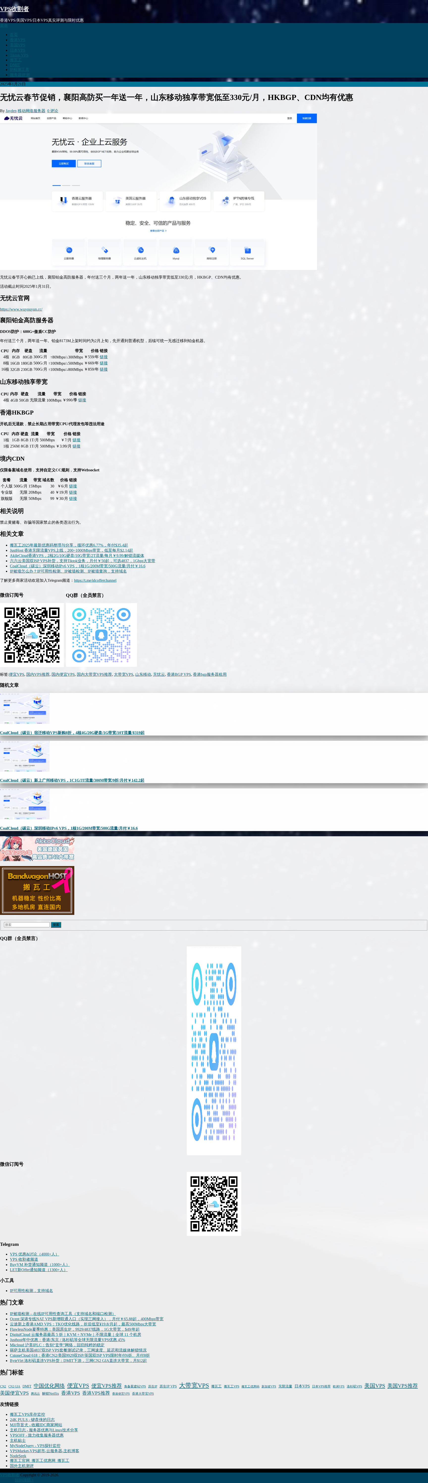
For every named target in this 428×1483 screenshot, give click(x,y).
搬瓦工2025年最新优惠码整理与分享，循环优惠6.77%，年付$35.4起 (69, 545)
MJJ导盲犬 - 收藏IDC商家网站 (36, 1425)
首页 (14, 34)
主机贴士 (18, 1440)
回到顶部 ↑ (24, 1480)
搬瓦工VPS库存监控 (27, 1414)
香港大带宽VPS (143, 1393)
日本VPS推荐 (321, 1386)
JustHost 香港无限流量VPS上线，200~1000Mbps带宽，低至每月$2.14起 (71, 550)
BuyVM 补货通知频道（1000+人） (40, 1264)
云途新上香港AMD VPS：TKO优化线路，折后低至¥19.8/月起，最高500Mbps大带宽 (83, 1324)
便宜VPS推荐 (106, 1386)
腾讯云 (35, 1393)
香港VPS (17, 40)
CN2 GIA (14, 1386)
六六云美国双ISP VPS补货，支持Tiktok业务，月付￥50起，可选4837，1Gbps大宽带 (82, 561)
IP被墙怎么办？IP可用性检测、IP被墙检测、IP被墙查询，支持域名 (68, 571)
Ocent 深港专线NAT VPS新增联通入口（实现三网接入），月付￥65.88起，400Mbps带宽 (86, 1319)
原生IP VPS (168, 1386)
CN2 (3, 1386)
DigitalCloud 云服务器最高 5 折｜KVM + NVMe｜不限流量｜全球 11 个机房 (75, 1334)
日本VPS (17, 50)
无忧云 (159, 674)
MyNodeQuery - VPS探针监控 (35, 1446)
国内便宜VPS (63, 674)
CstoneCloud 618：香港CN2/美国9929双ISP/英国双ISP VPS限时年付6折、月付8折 (80, 1355)
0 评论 (52, 111)
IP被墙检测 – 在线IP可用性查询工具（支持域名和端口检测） (63, 1314)
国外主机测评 (22, 1466)
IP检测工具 (19, 69)
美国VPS (17, 45)
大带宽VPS (123, 674)
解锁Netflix (50, 1393)
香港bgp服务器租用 (210, 674)
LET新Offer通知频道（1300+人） (39, 1270)
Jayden (11, 111)
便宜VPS (16, 674)
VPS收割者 (14, 9)
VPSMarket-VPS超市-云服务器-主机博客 (44, 1451)
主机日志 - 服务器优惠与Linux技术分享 (44, 1430)
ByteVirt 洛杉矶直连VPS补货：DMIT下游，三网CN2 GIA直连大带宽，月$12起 (78, 1360)
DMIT (15, 65)
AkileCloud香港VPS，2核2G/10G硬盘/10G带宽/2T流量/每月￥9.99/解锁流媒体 (77, 555)
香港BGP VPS (179, 674)
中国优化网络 (49, 1385)
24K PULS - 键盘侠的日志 (32, 1420)
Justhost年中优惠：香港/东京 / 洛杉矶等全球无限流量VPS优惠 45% (67, 1340)
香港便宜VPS (121, 1393)
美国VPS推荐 (402, 1386)
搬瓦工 (16, 60)
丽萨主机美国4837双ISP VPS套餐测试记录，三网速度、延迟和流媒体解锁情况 (78, 1350)
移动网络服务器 (31, 111)
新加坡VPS (269, 1386)
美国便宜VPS (14, 1393)
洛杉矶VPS (354, 1386)
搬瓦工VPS (231, 1386)
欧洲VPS (339, 1386)
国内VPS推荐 (38, 674)
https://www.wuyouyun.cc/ (21, 309)
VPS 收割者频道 (24, 1259)
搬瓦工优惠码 (250, 1386)
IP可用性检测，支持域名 (31, 1291)
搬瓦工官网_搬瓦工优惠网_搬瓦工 (39, 1460)
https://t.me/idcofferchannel (95, 580)
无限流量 (285, 1386)
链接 (104, 357)
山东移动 (143, 674)
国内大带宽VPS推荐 (94, 674)
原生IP (152, 1386)
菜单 (4, 25)
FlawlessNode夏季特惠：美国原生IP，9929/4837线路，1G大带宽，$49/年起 (75, 1329)
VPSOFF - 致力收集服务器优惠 (37, 1435)
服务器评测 (20, 75)
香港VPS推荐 (96, 1393)
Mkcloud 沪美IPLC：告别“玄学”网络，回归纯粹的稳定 (57, 1345)
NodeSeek (18, 1456)
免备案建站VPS (135, 1386)
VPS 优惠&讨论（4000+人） (34, 1254)
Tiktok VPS (19, 55)
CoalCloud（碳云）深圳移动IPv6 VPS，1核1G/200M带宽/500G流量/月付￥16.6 (77, 566)
